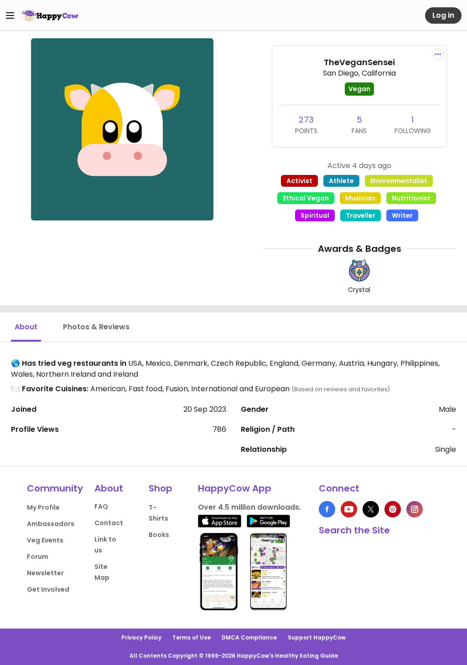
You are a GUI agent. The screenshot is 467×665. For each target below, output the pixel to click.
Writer (402, 215)
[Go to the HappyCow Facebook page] (327, 509)
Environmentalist (398, 180)
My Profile (43, 507)
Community (55, 488)
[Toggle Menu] (10, 15)
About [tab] (26, 327)
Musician (360, 198)
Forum (37, 556)
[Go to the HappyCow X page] (371, 509)
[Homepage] (50, 15)
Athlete (341, 180)
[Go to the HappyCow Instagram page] (414, 509)
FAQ (101, 506)
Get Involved (48, 589)
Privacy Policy (141, 637)
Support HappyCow (317, 637)
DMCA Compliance (249, 637)
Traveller (360, 215)
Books (159, 534)
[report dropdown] (438, 54)
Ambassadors (50, 523)
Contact (108, 522)
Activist (299, 180)
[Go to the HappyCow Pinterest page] (392, 509)
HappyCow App (234, 488)
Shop (160, 488)
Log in (443, 15)
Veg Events (45, 540)
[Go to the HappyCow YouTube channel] (349, 509)
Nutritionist (411, 198)
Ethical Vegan (306, 198)
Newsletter (45, 573)
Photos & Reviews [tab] (96, 327)
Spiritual (315, 215)
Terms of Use (191, 637)
